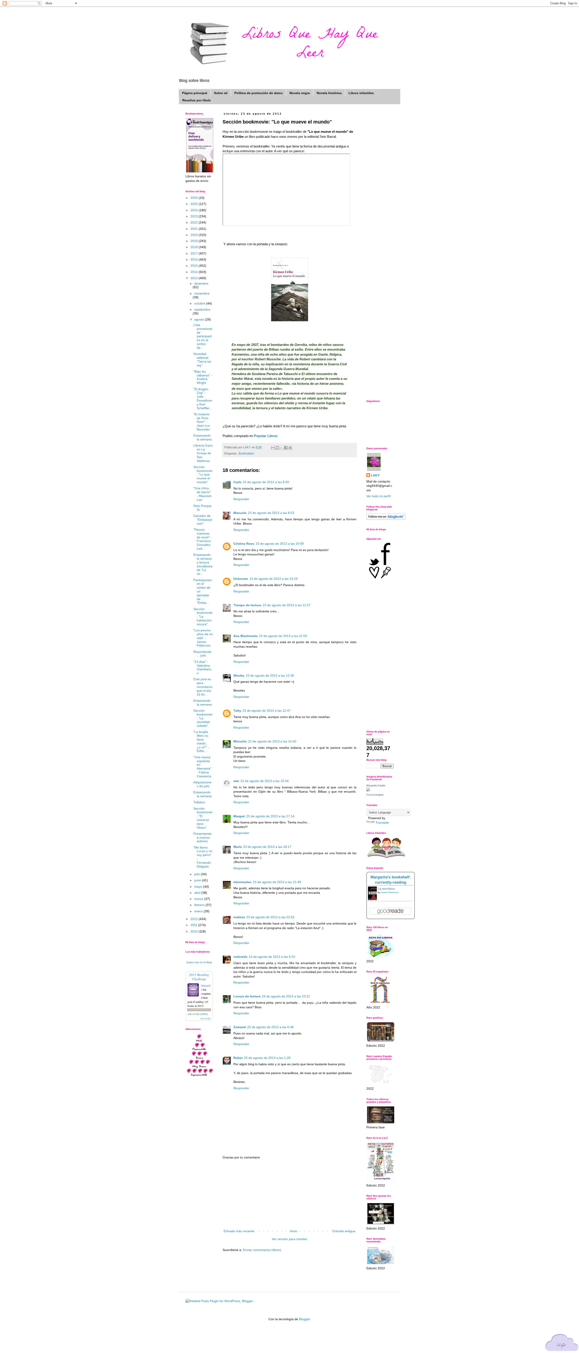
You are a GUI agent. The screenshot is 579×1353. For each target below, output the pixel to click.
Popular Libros (266, 436)
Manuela (240, 513)
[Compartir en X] (281, 447)
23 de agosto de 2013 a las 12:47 (266, 710)
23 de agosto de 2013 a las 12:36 (270, 675)
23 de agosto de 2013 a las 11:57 (287, 605)
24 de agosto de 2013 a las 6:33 (272, 956)
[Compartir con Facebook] (286, 447)
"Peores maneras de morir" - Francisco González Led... (202, 539)
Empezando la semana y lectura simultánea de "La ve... (202, 564)
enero (199, 911)
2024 (194, 210)
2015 (194, 265)
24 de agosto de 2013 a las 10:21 (286, 996)
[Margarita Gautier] (368, 790)
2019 (194, 241)
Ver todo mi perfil (378, 496)
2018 (194, 247)
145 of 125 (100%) (197, 1014)
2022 (194, 222)
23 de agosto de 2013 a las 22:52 (270, 917)
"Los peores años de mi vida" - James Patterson (203, 637)
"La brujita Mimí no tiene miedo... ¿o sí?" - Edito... (201, 741)
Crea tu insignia (374, 794)
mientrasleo (242, 882)
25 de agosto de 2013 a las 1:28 (267, 1058)
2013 (194, 278)
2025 (194, 204)
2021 (194, 229)
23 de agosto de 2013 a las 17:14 (270, 816)
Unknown (240, 578)
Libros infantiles (361, 93)
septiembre (202, 309)
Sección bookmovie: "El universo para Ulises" (202, 818)
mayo (198, 886)
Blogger (304, 1319)
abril (197, 892)
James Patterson (390, 892)
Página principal (194, 93)
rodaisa (239, 917)
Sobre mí (221, 93)
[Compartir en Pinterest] (290, 447)
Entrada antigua (343, 1231)
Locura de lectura (247, 996)
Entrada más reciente (239, 1231)
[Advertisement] (289, 1194)
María (237, 847)
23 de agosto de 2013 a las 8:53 (271, 513)
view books (205, 1018)
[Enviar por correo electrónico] (273, 447)
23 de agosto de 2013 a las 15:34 (264, 781)
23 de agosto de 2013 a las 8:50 (266, 482)
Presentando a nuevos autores (202, 837)
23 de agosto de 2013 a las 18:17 (267, 847)
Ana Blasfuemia (245, 636)
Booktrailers (246, 453)
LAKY (375, 475)
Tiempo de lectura (247, 605)
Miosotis (240, 741)
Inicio (293, 1231)
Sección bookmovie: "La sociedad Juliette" (202, 718)
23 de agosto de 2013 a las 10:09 (280, 543)
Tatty (237, 710)
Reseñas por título (196, 100)
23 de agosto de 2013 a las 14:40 (272, 741)
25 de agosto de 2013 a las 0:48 (270, 1027)
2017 (194, 253)
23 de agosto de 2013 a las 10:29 (273, 578)
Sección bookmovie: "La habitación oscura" (202, 616)
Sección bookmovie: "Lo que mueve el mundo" (202, 474)
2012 (194, 919)
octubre (200, 303)
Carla (237, 482)
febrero (200, 905)
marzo (199, 899)
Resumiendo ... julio (202, 653)
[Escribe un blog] (277, 447)
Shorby (238, 675)
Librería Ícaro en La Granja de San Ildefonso (203, 453)
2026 (194, 198)
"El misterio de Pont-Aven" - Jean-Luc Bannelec (201, 421)
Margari (239, 816)
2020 (194, 235)
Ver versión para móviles (289, 1239)
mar (236, 781)
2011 (194, 925)
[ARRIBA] (562, 1343)
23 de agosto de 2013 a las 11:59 (283, 636)
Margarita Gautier (376, 785)
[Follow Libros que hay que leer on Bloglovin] (386, 519)
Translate (382, 822)
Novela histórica (329, 93)
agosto (199, 319)
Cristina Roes (243, 543)
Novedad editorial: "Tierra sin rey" (202, 359)
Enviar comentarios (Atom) (262, 1250)
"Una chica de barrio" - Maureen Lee (202, 493)
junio (198, 880)
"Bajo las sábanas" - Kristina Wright (202, 377)
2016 (194, 259)
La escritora (386, 888)
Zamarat (239, 1027)
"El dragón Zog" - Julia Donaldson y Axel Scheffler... (202, 398)
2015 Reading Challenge (199, 976)
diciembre (201, 283)
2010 (194, 931)
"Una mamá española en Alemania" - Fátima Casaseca (202, 766)
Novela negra (300, 93)
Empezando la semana (202, 437)
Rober (238, 1058)
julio (197, 874)
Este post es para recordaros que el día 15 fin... (202, 686)
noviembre (201, 293)
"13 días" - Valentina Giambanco (202, 667)
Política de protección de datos (258, 93)
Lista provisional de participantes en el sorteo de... (202, 336)
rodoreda (240, 956)
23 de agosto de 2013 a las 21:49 (277, 882)
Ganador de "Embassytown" (202, 519)
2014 (194, 272)
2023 (194, 216)
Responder (241, 499)
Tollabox (199, 802)
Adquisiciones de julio (202, 784)
